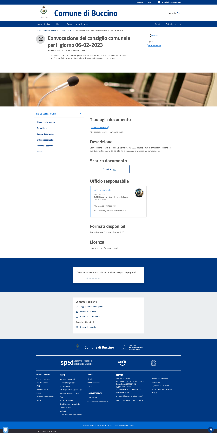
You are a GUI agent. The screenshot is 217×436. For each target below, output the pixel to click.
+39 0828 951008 (122, 392)
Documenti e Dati (65, 30)
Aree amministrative (43, 379)
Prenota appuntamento (160, 378)
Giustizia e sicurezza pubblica (70, 404)
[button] (169, 2)
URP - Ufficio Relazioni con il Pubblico (129, 400)
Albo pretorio (92, 397)
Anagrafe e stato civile (67, 379)
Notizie (89, 379)
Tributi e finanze (65, 407)
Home (38, 30)
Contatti (119, 375)
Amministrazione (49, 30)
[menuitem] (158, 24)
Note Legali (100, 425)
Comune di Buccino (85, 13)
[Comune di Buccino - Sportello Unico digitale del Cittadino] (44, 12)
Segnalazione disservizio (160, 385)
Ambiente (63, 411)
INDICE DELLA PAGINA (46, 113)
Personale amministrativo (45, 396)
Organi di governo (42, 382)
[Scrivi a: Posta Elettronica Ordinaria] (132, 398)
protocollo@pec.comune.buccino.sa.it (129, 396)
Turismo (62, 397)
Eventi (89, 386)
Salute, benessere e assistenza (71, 414)
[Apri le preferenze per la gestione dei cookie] (5, 430)
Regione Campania (144, 2)
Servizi (62, 375)
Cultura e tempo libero (67, 382)
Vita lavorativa (65, 386)
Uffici (38, 386)
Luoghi (38, 400)
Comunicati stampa (94, 382)
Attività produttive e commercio (71, 389)
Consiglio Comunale (102, 189)
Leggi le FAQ (156, 382)
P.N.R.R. (154, 393)
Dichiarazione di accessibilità (162, 389)
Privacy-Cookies (88, 425)
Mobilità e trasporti (66, 400)
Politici (38, 393)
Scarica (107, 169)
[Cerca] (178, 12)
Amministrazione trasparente (97, 401)
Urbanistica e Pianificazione (69, 393)
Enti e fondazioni (42, 389)
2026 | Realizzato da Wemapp (46, 431)
